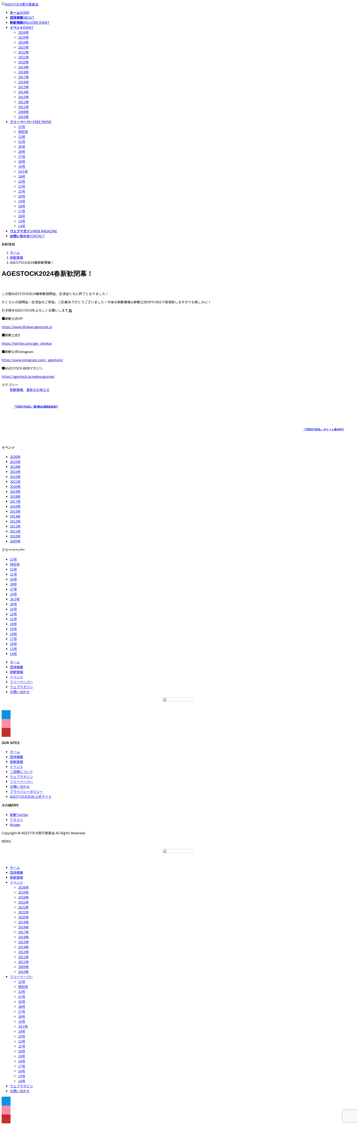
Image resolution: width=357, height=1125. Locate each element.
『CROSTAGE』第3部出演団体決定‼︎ (35, 406)
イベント (16, 676)
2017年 (23, 76)
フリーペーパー (21, 681)
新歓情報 (16, 389)
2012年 (23, 101)
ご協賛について (21, 771)
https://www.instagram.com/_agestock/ (32, 359)
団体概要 (16, 666)
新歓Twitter (19, 814)
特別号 (23, 131)
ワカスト (16, 819)
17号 (21, 211)
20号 (21, 196)
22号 (21, 186)
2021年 (23, 57)
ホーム (15, 661)
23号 (21, 181)
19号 (21, 201)
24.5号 (23, 171)
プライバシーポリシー (26, 791)
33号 (21, 126)
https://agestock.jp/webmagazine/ (28, 376)
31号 (21, 141)
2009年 (23, 111)
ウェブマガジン (21, 686)
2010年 (23, 116)
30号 (21, 146)
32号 (21, 136)
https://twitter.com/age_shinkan (27, 343)
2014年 (23, 91)
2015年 (23, 86)
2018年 (23, 72)
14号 (21, 225)
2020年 (23, 62)
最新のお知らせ (38, 389)
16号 (21, 216)
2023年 (23, 47)
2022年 (23, 52)
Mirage (15, 824)
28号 (21, 151)
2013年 (23, 96)
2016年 (23, 81)
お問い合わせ (20, 691)
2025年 (23, 37)
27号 (21, 156)
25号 (21, 166)
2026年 (23, 32)
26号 (21, 161)
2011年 (23, 106)
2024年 (23, 42)
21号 (21, 191)
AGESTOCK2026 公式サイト (31, 796)
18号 (21, 206)
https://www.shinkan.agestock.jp (27, 326)
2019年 (23, 67)
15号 (21, 221)
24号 (21, 176)
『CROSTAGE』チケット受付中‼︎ (323, 429)
